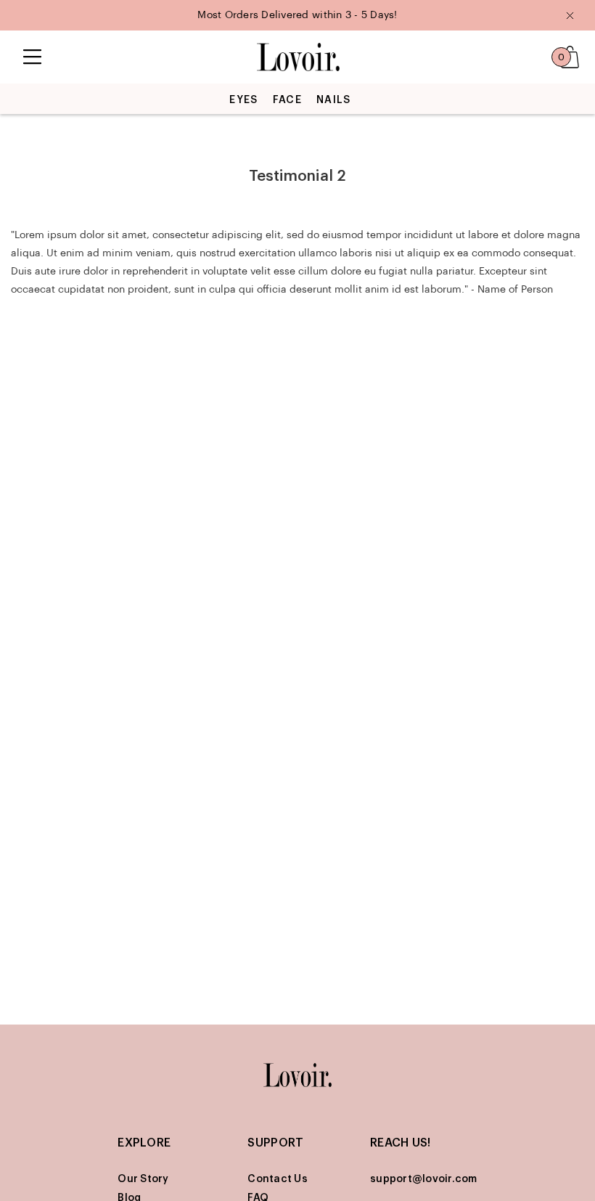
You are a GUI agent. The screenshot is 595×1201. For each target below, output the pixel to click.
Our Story (143, 1179)
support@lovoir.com (423, 1179)
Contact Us (277, 1179)
